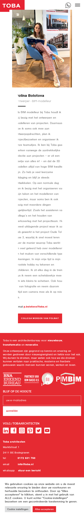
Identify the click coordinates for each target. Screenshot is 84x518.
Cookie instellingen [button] (17, 509)
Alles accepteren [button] (44, 509)
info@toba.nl (26, 464)
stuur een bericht (29, 470)
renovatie (31, 344)
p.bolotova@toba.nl (35, 306)
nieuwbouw (55, 340)
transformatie (12, 344)
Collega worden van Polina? (40, 318)
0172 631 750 (27, 458)
